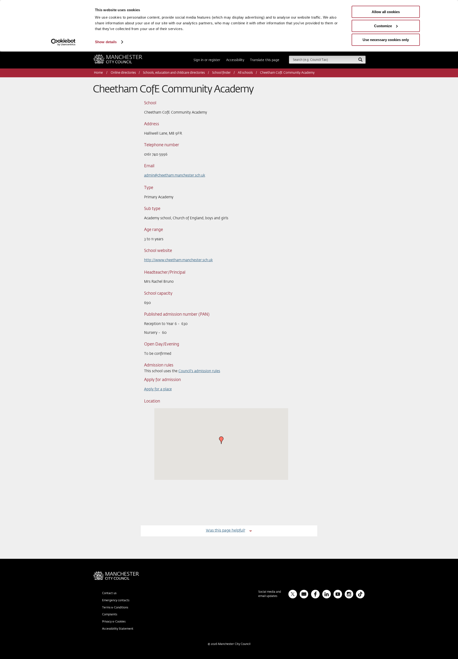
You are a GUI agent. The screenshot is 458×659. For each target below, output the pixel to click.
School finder (221, 72)
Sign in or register (206, 60)
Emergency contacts (115, 600)
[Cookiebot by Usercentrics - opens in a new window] (63, 42)
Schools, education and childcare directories (174, 72)
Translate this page (264, 60)
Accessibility (235, 60)
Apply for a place (158, 389)
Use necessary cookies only (386, 40)
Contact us (109, 593)
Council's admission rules (199, 371)
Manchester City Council (124, 56)
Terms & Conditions (115, 607)
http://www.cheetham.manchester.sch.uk (178, 260)
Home (99, 72)
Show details (106, 42)
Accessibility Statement (117, 629)
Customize (383, 26)
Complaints (109, 614)
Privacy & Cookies (113, 621)
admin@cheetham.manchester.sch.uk (174, 175)
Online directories (123, 72)
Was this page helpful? (225, 530)
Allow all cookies (386, 12)
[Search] (360, 59)
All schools (245, 72)
